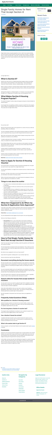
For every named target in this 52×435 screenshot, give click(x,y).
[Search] (49, 11)
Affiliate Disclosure (6, 381)
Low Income (21, 386)
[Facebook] (42, 39)
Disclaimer (4, 386)
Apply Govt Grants (8, 2)
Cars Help (21, 379)
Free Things (10, 5)
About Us (4, 378)
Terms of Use (5, 384)
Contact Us (4, 379)
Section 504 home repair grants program (14, 157)
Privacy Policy (5, 383)
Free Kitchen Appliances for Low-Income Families (10, 369)
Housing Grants (26, 5)
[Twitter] (44, 39)
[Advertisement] (18, 67)
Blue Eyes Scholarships (35, 5)
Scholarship (21, 388)
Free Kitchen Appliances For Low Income (14, 212)
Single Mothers (22, 392)
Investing (20, 385)
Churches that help (45, 5)
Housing (3, 367)
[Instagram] (46, 39)
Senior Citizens (18, 5)
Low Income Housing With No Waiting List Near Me (11, 368)
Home (4, 5)
